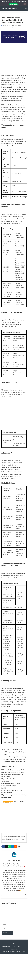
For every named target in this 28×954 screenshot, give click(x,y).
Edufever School (9, 8)
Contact (12, 951)
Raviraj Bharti (13, 27)
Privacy (18, 951)
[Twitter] (6, 846)
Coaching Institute (12, 14)
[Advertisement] (14, 60)
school (3, 14)
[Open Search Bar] (22, 8)
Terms (23, 951)
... (24, 893)
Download (13, 4)
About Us (5, 951)
